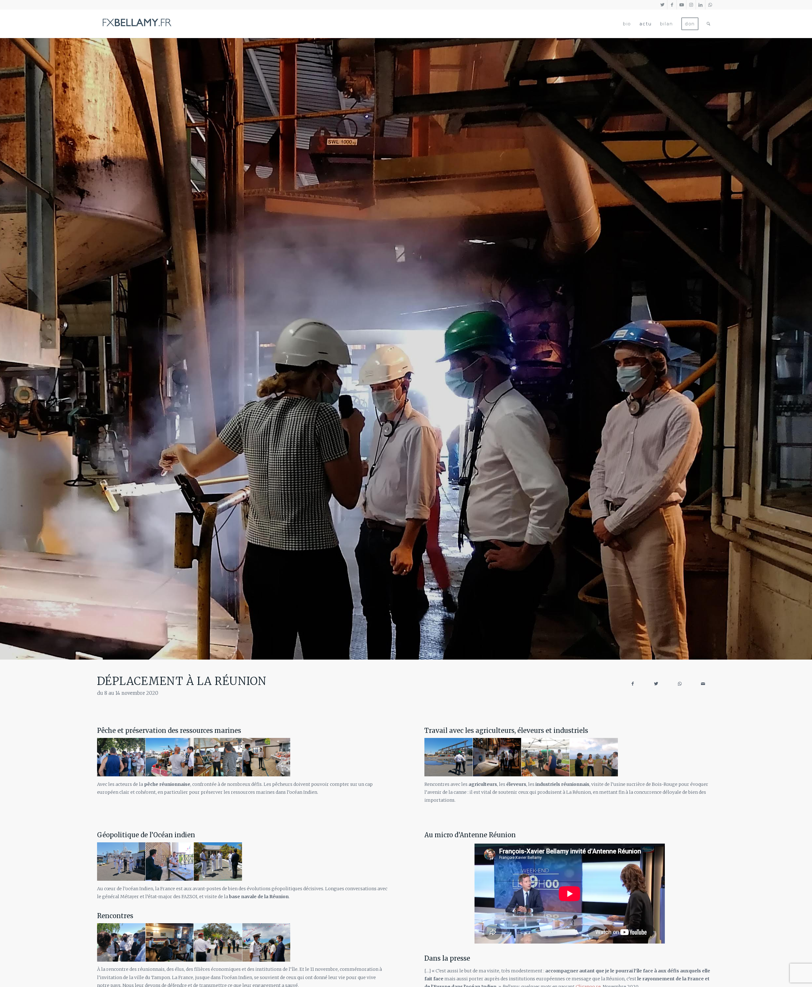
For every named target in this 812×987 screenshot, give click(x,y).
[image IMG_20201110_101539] (497, 757)
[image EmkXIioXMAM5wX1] (218, 942)
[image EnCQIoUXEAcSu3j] (170, 757)
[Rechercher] (709, 24)
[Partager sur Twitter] (656, 683)
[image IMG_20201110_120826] (170, 861)
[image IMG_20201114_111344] (170, 942)
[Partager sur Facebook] (633, 683)
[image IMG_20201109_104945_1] (121, 942)
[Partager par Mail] (703, 683)
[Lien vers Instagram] (691, 5)
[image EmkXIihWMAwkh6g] (266, 942)
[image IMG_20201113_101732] (121, 861)
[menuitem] (627, 24)
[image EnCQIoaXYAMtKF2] (121, 757)
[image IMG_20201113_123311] (594, 757)
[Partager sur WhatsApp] (679, 683)
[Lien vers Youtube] (681, 5)
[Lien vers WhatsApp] (710, 5)
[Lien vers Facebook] (672, 5)
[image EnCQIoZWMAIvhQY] (218, 757)
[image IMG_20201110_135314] (218, 861)
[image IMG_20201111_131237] (545, 757)
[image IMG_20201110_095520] (448, 757)
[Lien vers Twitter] (662, 5)
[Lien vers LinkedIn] (700, 5)
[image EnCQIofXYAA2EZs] (266, 757)
